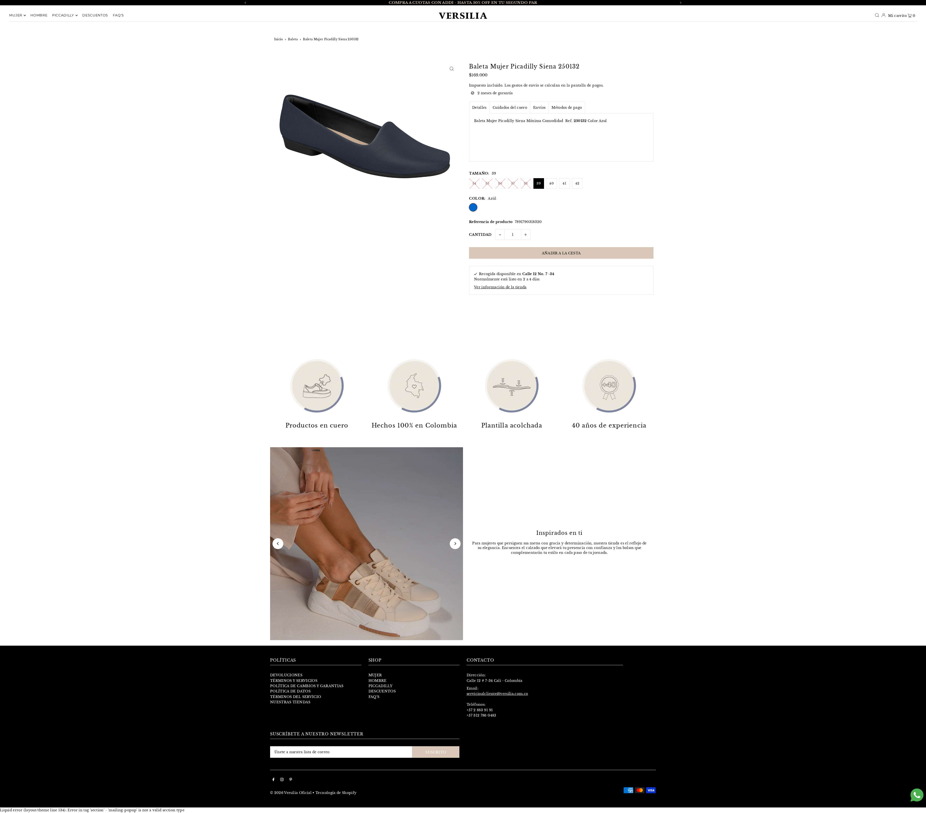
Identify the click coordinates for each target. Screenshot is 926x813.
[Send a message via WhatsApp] (917, 795)
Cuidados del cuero (510, 107)
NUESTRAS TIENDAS (290, 702)
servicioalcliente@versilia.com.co (497, 693)
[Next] (680, 2)
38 (526, 183)
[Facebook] (273, 780)
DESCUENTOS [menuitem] (95, 15)
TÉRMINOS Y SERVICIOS (293, 680)
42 (577, 183)
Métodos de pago (567, 107)
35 (487, 183)
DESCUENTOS (382, 691)
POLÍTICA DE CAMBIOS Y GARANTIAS (307, 686)
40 (551, 183)
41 (564, 183)
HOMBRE (377, 680)
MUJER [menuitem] (15, 15)
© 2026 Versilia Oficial (291, 793)
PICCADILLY (380, 686)
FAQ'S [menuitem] (118, 15)
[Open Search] (877, 15)
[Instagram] (282, 780)
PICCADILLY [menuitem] (63, 15)
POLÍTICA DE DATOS (290, 691)
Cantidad (480, 234)
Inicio (278, 39)
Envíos (539, 107)
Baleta (293, 39)
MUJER (375, 675)
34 (474, 183)
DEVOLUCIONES (286, 675)
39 (539, 183)
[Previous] (245, 2)
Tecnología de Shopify (335, 793)
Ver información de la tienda (500, 287)
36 (500, 183)
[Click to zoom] (451, 68)
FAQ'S (374, 697)
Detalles (479, 107)
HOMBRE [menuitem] (38, 15)
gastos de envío (525, 85)
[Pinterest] (290, 780)
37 (513, 183)
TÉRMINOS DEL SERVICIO (295, 697)
